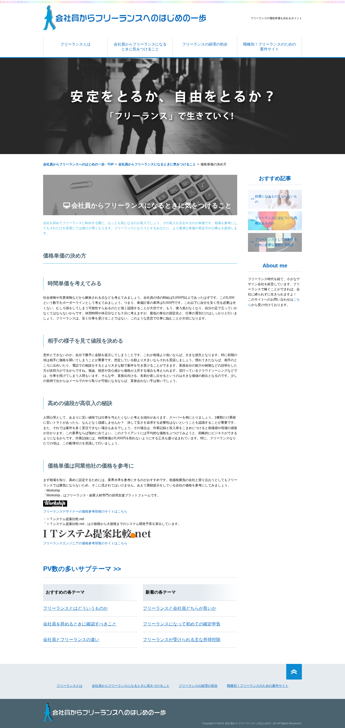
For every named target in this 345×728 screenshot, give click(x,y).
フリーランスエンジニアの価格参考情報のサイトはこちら (85, 543)
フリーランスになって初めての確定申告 (181, 624)
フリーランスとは (75, 44)
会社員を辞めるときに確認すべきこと (79, 624)
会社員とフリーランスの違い (71, 639)
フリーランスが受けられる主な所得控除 (181, 639)
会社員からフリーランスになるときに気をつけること (140, 46)
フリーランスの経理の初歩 (204, 44)
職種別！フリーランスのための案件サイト (269, 46)
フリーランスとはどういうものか (75, 608)
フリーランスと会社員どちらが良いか (179, 608)
